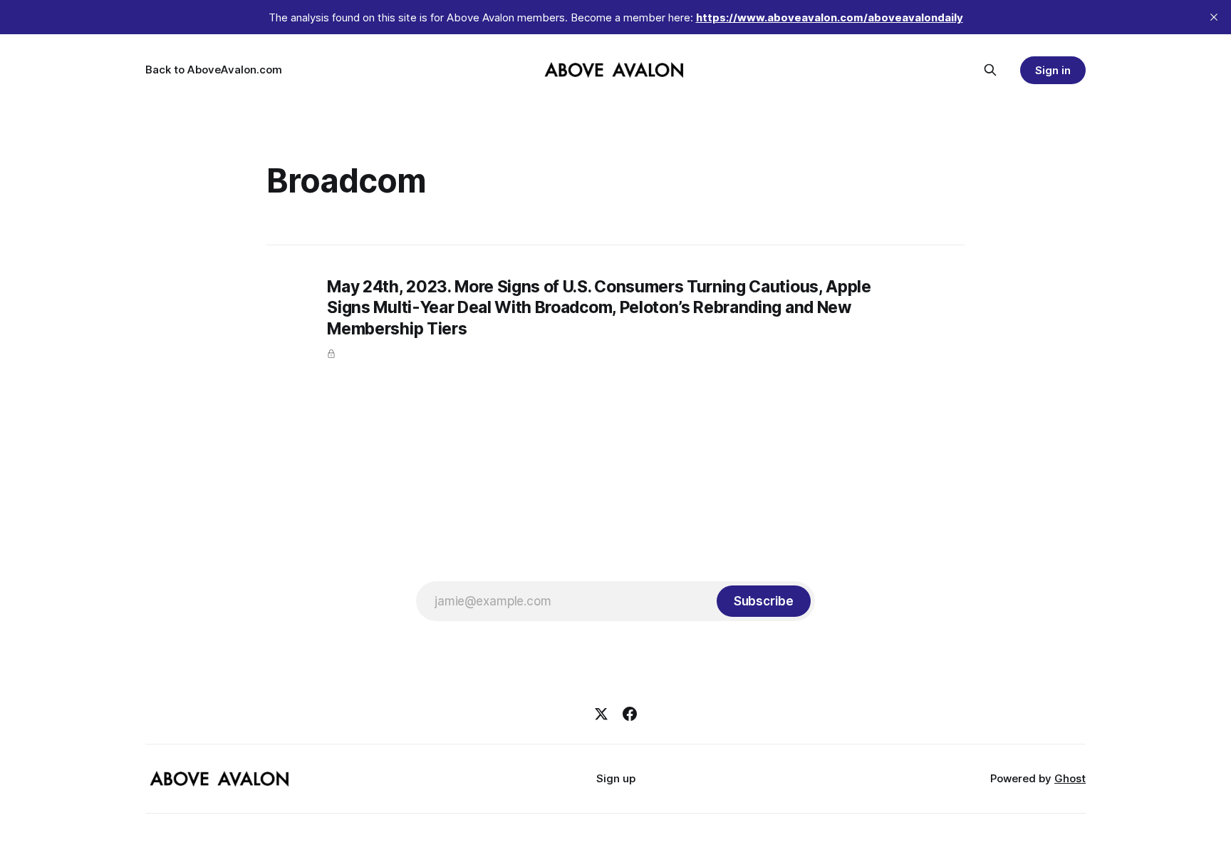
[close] (1214, 17)
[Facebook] (630, 714)
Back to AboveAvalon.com (213, 69)
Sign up (615, 778)
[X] (601, 714)
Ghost (1070, 778)
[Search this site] (990, 69)
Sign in (1053, 70)
